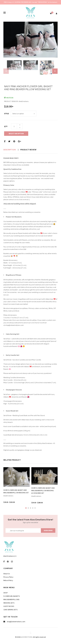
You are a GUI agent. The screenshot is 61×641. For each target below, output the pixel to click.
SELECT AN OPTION (16, 133)
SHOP (5, 593)
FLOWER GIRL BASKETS (11, 596)
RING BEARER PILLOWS (11, 599)
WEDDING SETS (8, 603)
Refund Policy (8, 580)
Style (6, 113)
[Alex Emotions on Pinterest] (8, 562)
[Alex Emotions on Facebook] (4, 562)
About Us (6, 574)
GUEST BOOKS (8, 606)
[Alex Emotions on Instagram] (12, 562)
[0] (50, 13)
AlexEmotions (8, 496)
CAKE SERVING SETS (10, 610)
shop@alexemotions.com (14, 325)
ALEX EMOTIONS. (26, 637)
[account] (57, 13)
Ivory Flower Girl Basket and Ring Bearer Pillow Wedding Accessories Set (43, 490)
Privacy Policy (8, 577)
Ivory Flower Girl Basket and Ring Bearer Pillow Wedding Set (16, 491)
